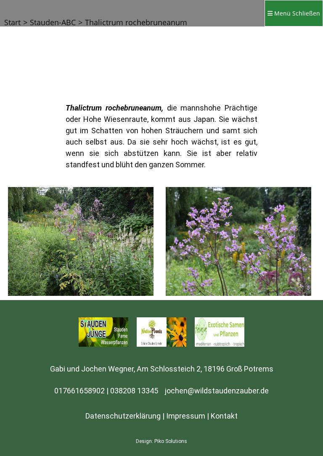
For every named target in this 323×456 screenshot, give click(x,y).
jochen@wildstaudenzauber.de (217, 390)
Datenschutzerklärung (123, 415)
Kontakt (224, 415)
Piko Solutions (170, 441)
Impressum (185, 415)
